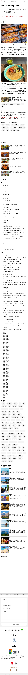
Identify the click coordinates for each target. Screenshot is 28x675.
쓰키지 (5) (15, 259)
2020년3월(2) (5, 391)
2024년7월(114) (6, 367)
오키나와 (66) (5, 287)
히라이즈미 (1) (10, 282)
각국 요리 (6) (5, 185)
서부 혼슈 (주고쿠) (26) (7, 274)
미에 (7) (8, 325)
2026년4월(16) (6, 339)
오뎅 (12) (4, 241)
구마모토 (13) (16, 310)
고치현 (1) (22, 329)
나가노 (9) (5, 301)
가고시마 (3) (5, 312)
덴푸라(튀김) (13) (13, 230)
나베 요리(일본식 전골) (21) (18, 226)
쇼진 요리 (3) (5, 232)
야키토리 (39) (21, 232)
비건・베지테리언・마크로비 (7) (9, 249)
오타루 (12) (22, 316)
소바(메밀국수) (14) (20, 228)
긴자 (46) (9, 257)
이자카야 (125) (5, 220)
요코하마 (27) (11, 293)
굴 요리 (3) (15, 234)
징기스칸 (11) (11, 213)
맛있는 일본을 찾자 (9, 594)
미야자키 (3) (10, 312)
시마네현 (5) (18, 276)
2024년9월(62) (6, 364)
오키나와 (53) (5, 289)
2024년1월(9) (5, 375)
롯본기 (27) (14, 257)
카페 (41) (9, 196)
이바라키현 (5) (11, 297)
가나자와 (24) (15, 301)
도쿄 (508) (5, 256)
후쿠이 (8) (17, 303)
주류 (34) (4, 216)
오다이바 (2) (16, 269)
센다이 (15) (5, 282)
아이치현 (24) (15, 305)
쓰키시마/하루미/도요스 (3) (8, 271)
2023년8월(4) (5, 379)
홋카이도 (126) (5, 315)
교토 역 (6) (17, 323)
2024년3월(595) (6, 372)
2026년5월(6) (5, 338)
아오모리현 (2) (17, 282)
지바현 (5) (5, 295)
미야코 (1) (15, 289)
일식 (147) (11, 234)
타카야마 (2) (9, 301)
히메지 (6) (5, 325)
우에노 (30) (5, 261)
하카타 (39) (11, 310)
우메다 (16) (12, 323)
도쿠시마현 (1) (5, 329)
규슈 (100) (5, 308)
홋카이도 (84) (10, 316)
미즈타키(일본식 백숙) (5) (18, 238)
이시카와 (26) (9, 305)
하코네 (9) (17, 293)
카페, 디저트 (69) (6, 194)
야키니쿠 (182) (5, 213)
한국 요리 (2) (16, 209)
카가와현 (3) (11, 329)
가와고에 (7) (21, 293)
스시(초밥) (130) (6, 230)
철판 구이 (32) (20, 230)
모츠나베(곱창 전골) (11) (7, 238)
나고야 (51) (21, 301)
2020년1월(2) (5, 394)
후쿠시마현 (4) (22, 284)
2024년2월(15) (6, 373)
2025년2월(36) (6, 357)
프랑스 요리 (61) (6, 204)
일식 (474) (5, 225)
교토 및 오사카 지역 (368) (8, 319)
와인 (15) (12, 218)
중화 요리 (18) (5, 200)
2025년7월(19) (6, 350)
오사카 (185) (11, 321)
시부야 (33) (19, 257)
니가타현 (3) (21, 305)
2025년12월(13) (6, 345)
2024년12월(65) (6, 360)
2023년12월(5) (6, 376)
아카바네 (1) (19, 267)
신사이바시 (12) (6, 321)
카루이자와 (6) (11, 303)
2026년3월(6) (5, 341)
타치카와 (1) (10, 265)
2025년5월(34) (6, 353)
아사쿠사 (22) (5, 259)
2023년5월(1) (5, 383)
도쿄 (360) (5, 257)
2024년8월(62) (6, 365)
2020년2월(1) (5, 393)
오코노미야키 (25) (6, 228)
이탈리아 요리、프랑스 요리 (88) (9, 203)
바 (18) (4, 190)
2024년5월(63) (6, 369)
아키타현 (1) (16, 284)
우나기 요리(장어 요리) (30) (17, 236)
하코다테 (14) (16, 316)
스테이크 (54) (17, 213)
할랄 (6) (4, 187)
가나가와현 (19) (23, 295)
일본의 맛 (3, 594)
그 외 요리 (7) (5, 248)
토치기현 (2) (5, 297)
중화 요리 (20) (5, 198)
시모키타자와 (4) (20, 263)
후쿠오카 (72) (5, 310)
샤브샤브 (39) (13, 228)
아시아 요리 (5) (6, 207)
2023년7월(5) (5, 380)
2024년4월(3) (5, 371)
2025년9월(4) (5, 347)
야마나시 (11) (5, 303)
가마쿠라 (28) (5, 293)
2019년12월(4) (6, 395)
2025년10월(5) (6, 346)
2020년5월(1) (5, 389)
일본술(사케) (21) (6, 218)
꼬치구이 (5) (15, 232)
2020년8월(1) (5, 384)
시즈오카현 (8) (16, 295)
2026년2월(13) (6, 342)
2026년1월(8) (5, 343)
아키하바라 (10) (11, 261)
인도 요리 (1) (5, 209)
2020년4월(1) (5, 390)
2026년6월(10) (6, 336)
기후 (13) (4, 305)
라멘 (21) (4, 243)
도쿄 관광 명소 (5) (21, 259)
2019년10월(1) (6, 397)
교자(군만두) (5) (12, 200)
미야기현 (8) (5, 284)
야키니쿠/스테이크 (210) (7, 211)
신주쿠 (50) (24, 257)
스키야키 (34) (5, 234)
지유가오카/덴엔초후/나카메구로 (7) (10, 263)
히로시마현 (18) (6, 276)
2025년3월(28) (6, 356)
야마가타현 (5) (23, 282)
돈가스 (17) (10, 232)
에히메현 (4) (16, 329)
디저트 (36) (5, 196)
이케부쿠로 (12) (18, 261)
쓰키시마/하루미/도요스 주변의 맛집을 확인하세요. (13, 16)
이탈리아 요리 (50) (13, 204)
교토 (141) (17, 321)
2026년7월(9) (5, 335)
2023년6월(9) (5, 382)
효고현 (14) (13, 325)
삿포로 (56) (5, 316)
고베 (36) (22, 321)
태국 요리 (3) (10, 209)
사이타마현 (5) (10, 295)
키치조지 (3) (5, 265)
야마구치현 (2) (12, 276)
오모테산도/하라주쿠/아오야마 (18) (9, 267)
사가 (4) (15, 312)
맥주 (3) (16, 218)
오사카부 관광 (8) (6, 323)
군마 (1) (16, 297)
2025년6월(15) (6, 352)
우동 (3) (14, 241)
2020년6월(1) (5, 387)
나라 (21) (22, 323)
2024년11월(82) (6, 361)
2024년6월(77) (6, 368)
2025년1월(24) (6, 358)
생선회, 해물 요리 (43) (7, 236)
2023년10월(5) (6, 378)
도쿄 (15, 594)
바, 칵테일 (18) (5, 191)
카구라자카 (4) (5, 269)
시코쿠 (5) (5, 327)
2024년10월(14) (6, 362)
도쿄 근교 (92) (5, 291)
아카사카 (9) (11, 269)
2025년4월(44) (6, 354)
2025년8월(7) (5, 349)
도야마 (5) (22, 303)
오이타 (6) (22, 310)
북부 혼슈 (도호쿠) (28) (7, 280)
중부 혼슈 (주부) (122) (7, 300)
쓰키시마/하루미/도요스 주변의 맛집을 (9, 117)
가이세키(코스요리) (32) (7, 226)
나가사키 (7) (19, 312)
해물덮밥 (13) (9, 241)
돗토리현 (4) (23, 276)
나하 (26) (10, 289)
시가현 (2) (18, 325)
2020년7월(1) (5, 386)
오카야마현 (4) (5, 278)
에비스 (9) (11, 259)
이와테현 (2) (10, 284)
